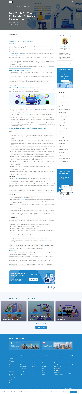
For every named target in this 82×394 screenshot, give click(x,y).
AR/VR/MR (62, 152)
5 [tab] (43, 323)
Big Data (61, 164)
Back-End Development (64, 158)
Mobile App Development (64, 105)
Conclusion (12, 43)
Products (61, 126)
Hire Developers (58, 355)
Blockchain (62, 143)
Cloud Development (11, 370)
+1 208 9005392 (70, 388)
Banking (33, 364)
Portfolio (51, 2)
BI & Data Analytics (63, 161)
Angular (43, 374)
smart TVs (48, 245)
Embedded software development (16, 53)
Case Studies (70, 361)
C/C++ (43, 361)
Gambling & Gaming (34, 370)
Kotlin (38, 226)
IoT (20, 362)
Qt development (24, 199)
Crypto (61, 146)
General (61, 96)
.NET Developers (57, 370)
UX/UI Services (12, 377)
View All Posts (41, 327)
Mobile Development (11, 367)
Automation (62, 155)
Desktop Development (11, 364)
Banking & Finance (63, 149)
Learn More (61, 197)
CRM (21, 357)
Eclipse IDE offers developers (28, 114)
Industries (40, 2)
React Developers (57, 366)
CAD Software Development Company (23, 370)
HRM (21, 361)
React (43, 368)
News (61, 134)
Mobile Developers (57, 362)
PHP (42, 362)
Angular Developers (57, 372)
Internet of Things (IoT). (22, 74)
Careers (69, 371)
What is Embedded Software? (16, 37)
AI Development (11, 357)
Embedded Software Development (11, 374)
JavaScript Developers (58, 364)
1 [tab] (36, 323)
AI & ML (61, 137)
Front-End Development (64, 109)
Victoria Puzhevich (64, 46)
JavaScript (44, 366)
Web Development (64, 102)
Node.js (43, 372)
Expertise (46, 2)
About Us (69, 357)
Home (10, 6)
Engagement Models (70, 365)
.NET (42, 359)
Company (57, 2)
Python (43, 364)
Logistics (33, 361)
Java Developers (57, 368)
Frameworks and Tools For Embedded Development (21, 41)
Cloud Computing (63, 117)
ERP (20, 359)
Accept (73, 391)
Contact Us (70, 373)
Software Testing (63, 128)
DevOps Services (10, 380)
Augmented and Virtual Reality (23, 373)
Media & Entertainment (34, 367)
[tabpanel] (13, 311)
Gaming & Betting (63, 140)
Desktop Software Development (62, 113)
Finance (33, 362)
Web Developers (57, 361)
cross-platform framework (17, 178)
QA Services (11, 382)
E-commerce (34, 357)
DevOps (61, 131)
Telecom (33, 373)
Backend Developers (58, 359)
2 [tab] (38, 323)
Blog (69, 368)
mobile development (32, 244)
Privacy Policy (65, 391)
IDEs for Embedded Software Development (19, 39)
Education (33, 375)
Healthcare (34, 359)
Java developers (38, 118)
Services (27, 2)
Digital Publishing (23, 366)
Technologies (33, 2)
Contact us (63, 2)
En (68, 2)
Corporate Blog (14, 6)
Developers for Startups (58, 374)
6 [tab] (45, 323)
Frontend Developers (58, 357)
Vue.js (43, 370)
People (69, 359)
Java (35, 226)
